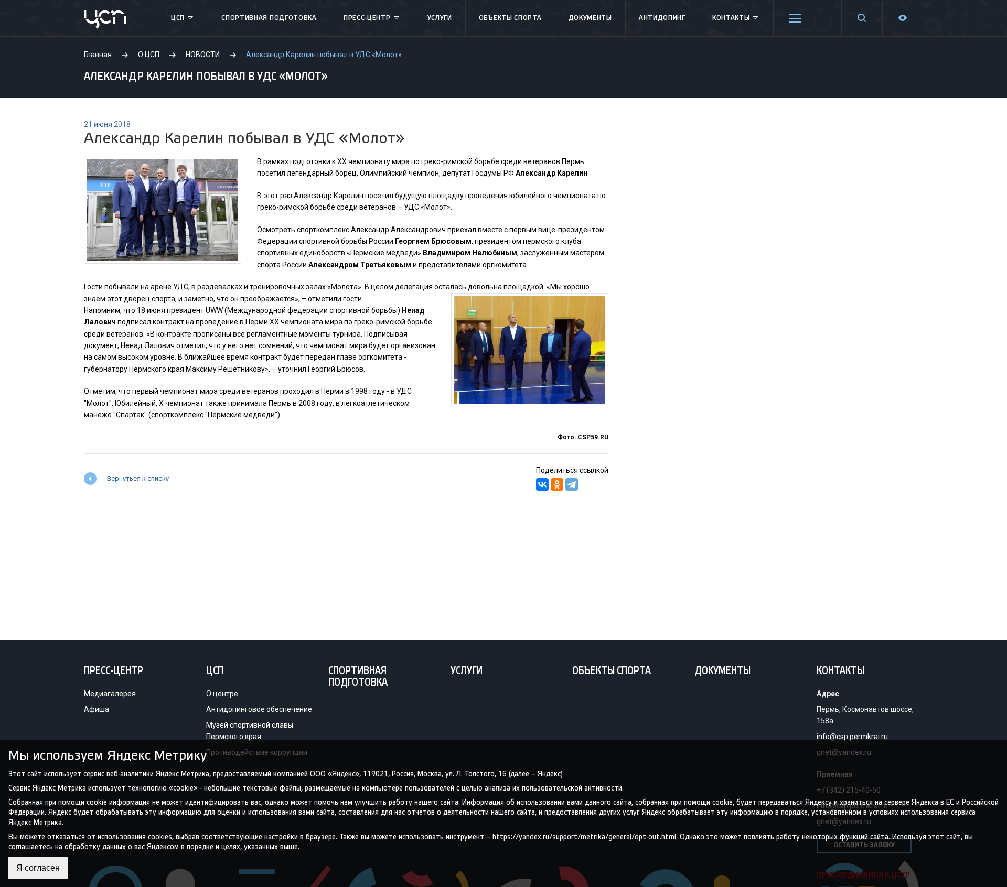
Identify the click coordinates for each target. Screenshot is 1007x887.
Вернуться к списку (138, 478)
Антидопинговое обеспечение (259, 709)
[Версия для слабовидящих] (903, 18)
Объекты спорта (510, 18)
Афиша (96, 709)
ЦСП (178, 18)
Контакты (731, 18)
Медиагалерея (110, 693)
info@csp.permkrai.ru (852, 736)
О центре (222, 693)
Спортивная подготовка (269, 18)
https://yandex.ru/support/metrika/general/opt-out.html (584, 836)
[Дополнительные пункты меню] (795, 18)
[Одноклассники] (557, 484)
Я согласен (38, 867)
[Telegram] (571, 484)
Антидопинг (662, 18)
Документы (590, 18)
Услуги (439, 18)
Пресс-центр (367, 18)
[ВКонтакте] (542, 484)
